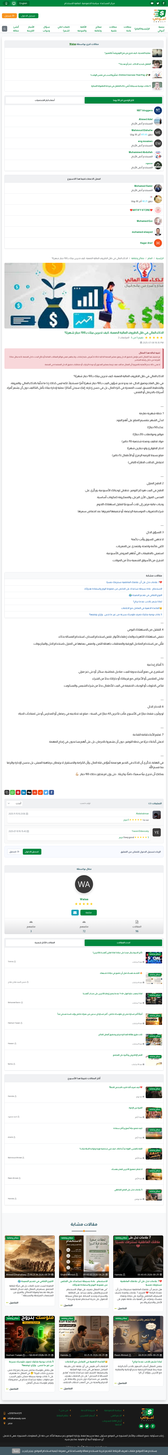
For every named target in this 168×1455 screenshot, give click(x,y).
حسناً (16, 1451)
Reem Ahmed (13, 1178)
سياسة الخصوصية (90, 3)
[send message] (75, 912)
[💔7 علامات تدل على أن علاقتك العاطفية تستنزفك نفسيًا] (138, 1256)
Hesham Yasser (14, 1023)
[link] (84, 904)
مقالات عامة (127, 29)
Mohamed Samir (14, 1002)
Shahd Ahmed (67, 1274)
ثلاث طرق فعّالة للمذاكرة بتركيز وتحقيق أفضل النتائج (120, 1034)
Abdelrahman (142, 813)
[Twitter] (45, 792)
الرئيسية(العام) (142, 28)
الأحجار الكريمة (30, 29)
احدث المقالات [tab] (123, 942)
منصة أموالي (161, 29)
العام (150, 258)
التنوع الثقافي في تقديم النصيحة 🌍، (145, 595)
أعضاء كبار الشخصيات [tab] (45, 100)
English (23, 3)
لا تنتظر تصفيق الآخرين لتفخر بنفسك (126, 1169)
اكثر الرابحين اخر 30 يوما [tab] (123, 100)
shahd (10, 1137)
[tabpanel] (84, 138)
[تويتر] (157, 3)
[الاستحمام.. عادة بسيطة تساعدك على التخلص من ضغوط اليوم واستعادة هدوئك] (84, 1256)
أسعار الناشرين (87, 1415)
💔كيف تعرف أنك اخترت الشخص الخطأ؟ (125, 1087)
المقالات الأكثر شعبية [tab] (45, 942)
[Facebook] (51, 792)
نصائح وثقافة (98, 29)
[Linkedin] (23, 792)
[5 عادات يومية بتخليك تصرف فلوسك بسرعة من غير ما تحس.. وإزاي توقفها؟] (30, 1337)
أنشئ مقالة (16, 29)
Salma (10, 1064)
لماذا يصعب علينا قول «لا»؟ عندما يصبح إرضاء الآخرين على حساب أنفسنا (112, 993)
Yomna (10, 961)
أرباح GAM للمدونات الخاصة (112, 1423)
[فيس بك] (163, 3)
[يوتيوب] (152, 3)
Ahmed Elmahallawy (16, 1274)
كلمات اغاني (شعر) (64, 29)
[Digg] (29, 792)
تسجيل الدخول (32, 851)
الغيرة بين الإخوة (135, 1108)
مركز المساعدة (107, 3)
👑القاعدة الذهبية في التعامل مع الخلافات (141, 608)
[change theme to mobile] (6, 3)
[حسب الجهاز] (13, 3)
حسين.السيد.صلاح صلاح (17, 982)
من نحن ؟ (63, 1410)
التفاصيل (122, 1308)
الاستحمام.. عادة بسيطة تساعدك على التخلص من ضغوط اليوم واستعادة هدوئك (123, 588)
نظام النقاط (62, 1415)
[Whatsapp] (12, 792)
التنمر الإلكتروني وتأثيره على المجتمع (127, 1055)
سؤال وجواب (46, 29)
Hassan (11, 1043)
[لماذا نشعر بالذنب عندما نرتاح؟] (138, 1337)
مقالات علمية (113, 29)
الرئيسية (160, 258)
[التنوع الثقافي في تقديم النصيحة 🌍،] (30, 1256)
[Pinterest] (18, 792)
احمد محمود (12, 1117)
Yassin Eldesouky (140, 831)
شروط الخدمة (88, 1410)
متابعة (88, 912)
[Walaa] (84, 884)
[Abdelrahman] (157, 814)
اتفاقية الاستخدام (72, 3)
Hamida (11, 1096)
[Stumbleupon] (34, 792)
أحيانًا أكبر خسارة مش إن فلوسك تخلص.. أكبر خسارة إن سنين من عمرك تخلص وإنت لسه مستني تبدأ (99, 1014)
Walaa (72, 44)
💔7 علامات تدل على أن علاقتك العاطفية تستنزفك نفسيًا (134, 582)
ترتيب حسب (85, 803)
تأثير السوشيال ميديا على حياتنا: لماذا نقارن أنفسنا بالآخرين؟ (117, 952)
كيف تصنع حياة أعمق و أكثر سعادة (127, 1128)
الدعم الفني (116, 1415)
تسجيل (12, 851)
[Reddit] (40, 792)
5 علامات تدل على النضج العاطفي (128, 1190)
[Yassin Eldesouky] (157, 832)
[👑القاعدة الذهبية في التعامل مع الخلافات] (84, 1337)
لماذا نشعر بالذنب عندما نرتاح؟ (147, 601)
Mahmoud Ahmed (15, 1158)
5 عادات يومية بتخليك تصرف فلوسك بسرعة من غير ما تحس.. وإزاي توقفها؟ (125, 614)
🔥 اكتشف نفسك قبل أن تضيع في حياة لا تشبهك (121, 973)
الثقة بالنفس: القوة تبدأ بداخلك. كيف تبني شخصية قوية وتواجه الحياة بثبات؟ (111, 1149)
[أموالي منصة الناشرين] (159, 15)
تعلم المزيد (27, 1450)
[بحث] (4, 29)
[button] (6, 792)
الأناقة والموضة (81, 29)
